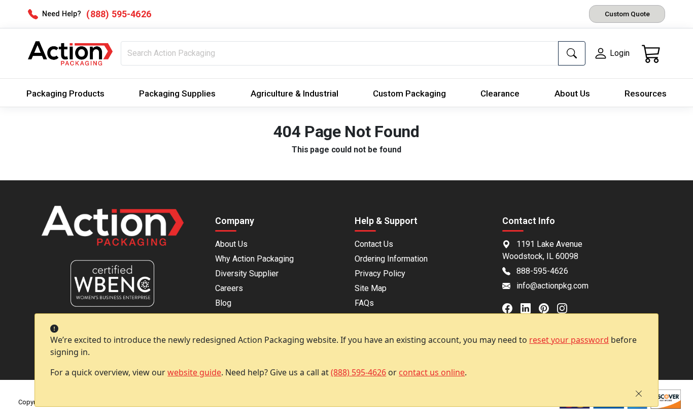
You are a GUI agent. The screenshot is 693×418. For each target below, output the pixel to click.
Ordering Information (391, 259)
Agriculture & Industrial (294, 93)
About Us (572, 93)
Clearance (499, 93)
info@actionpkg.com (552, 286)
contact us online (432, 372)
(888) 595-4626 (358, 372)
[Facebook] (511, 307)
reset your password (569, 339)
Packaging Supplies (177, 93)
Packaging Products (65, 93)
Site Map (371, 288)
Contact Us (374, 244)
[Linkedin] (530, 307)
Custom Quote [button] (627, 14)
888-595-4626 (542, 271)
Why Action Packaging (254, 259)
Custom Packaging (409, 93)
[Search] (571, 53)
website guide (194, 372)
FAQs (364, 303)
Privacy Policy (380, 273)
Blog (223, 303)
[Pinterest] (548, 307)
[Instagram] (566, 307)
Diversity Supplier (247, 273)
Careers (229, 288)
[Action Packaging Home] (112, 233)
